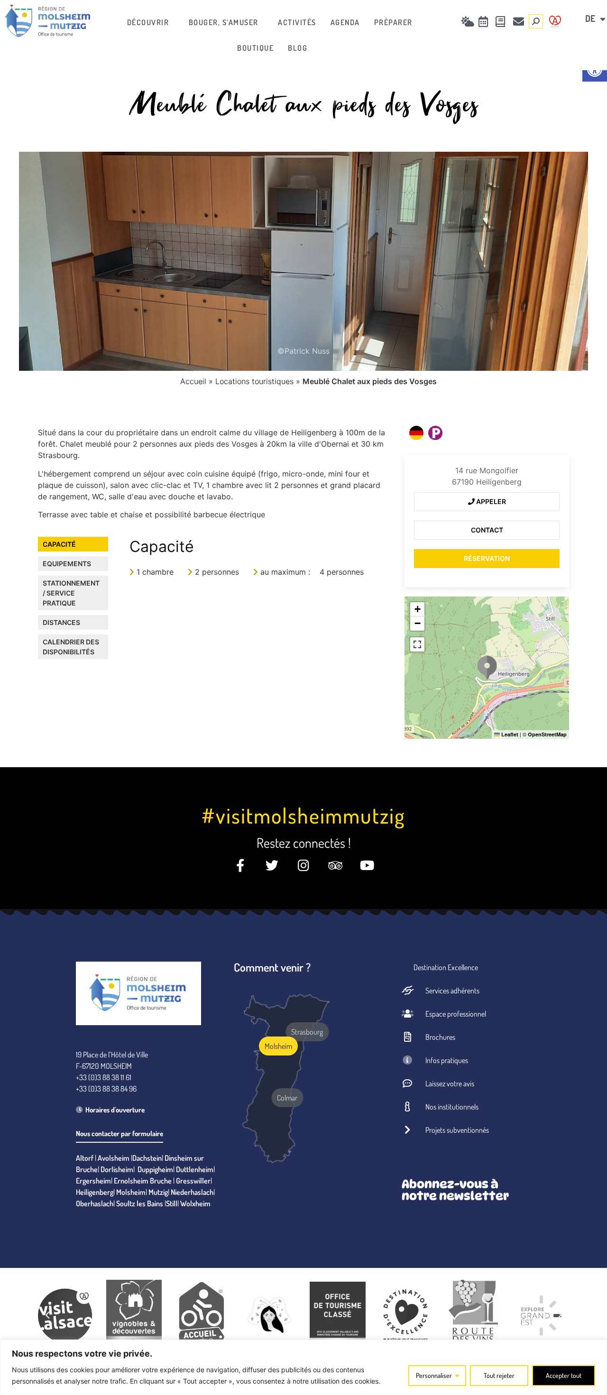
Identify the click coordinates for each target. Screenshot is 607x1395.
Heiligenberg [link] (94, 1192)
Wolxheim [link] (195, 1203)
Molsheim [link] (131, 1192)
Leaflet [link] (509, 734)
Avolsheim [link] (113, 1158)
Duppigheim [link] (155, 1169)
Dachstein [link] (147, 1158)
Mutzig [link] (158, 1192)
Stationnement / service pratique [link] (71, 593)
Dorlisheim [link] (117, 1169)
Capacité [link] (59, 544)
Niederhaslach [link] (192, 1192)
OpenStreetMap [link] (547, 734)
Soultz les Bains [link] (139, 1203)
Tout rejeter (499, 1375)
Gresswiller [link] (193, 1180)
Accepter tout (563, 1375)
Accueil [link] (193, 381)
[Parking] (435, 433)
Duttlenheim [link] (194, 1169)
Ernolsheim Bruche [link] (143, 1180)
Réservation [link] (487, 558)
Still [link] (171, 1203)
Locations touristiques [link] (254, 381)
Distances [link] (61, 622)
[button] (487, 667)
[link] (47, 21)
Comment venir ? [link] (272, 967)
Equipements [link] (67, 564)
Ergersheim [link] (93, 1180)
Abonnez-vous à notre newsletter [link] (455, 1190)
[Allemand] (416, 433)
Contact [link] (487, 530)
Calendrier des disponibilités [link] (71, 647)
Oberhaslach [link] (94, 1203)
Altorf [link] (84, 1158)
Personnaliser (434, 1375)
